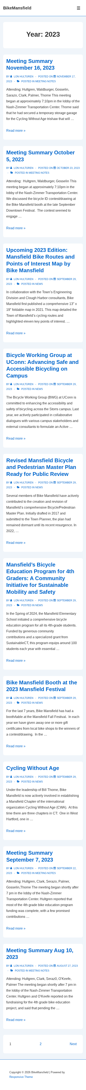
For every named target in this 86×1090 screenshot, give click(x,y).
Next (73, 1044)
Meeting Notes (45, 81)
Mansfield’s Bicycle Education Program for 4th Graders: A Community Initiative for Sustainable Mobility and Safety (40, 578)
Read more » (15, 130)
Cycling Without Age (32, 768)
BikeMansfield (17, 8)
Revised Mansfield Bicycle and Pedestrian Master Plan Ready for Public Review (41, 467)
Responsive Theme (21, 1076)
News (39, 284)
